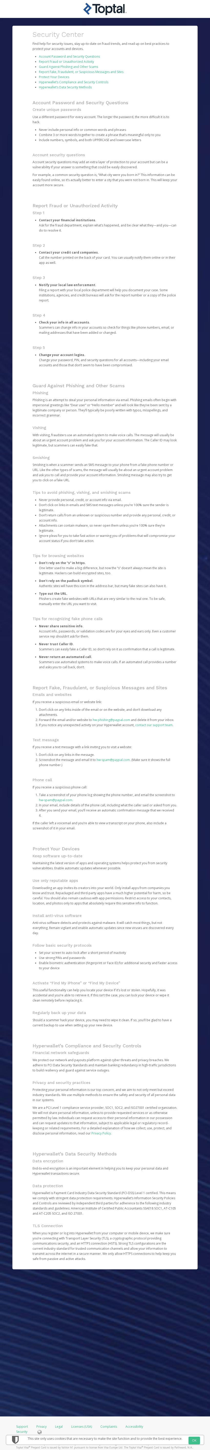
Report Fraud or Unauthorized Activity (66, 61)
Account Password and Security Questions (69, 56)
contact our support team (154, 725)
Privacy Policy (101, 1133)
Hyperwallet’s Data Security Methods (65, 87)
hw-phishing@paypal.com (111, 720)
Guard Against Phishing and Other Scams (68, 67)
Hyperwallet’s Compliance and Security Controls (73, 82)
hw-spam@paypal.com (113, 760)
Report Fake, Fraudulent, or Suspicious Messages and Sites (81, 72)
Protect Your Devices (54, 77)
